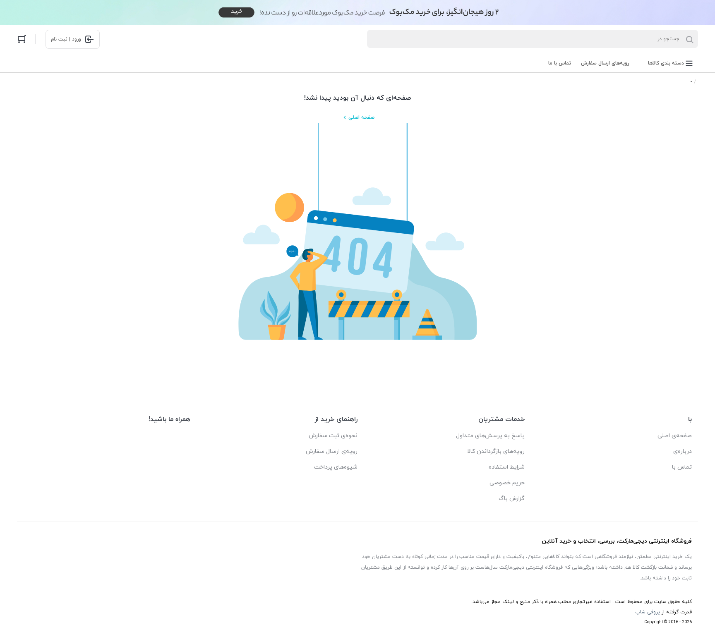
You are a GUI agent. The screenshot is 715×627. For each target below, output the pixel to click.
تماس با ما (559, 63)
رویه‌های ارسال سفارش (605, 63)
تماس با (682, 467)
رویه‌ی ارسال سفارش (332, 451)
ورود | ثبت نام (66, 39)
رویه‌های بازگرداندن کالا (496, 451)
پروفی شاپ (647, 612)
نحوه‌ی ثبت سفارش (333, 436)
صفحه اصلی (361, 117)
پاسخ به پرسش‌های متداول (490, 436)
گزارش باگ (512, 499)
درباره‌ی (682, 451)
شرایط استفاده (507, 467)
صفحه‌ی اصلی (674, 436)
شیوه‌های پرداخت (336, 467)
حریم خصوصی (507, 483)
